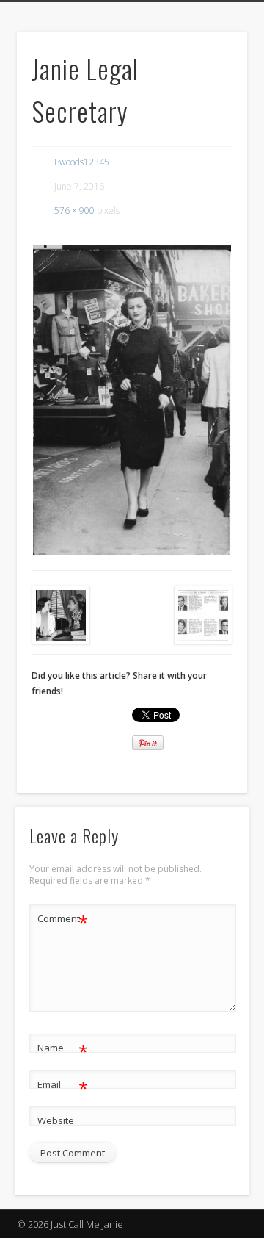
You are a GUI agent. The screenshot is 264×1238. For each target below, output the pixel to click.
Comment (62, 921)
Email (62, 1087)
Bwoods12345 (81, 162)
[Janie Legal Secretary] (132, 400)
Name (62, 1050)
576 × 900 (74, 210)
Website (55, 1120)
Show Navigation (212, 131)
